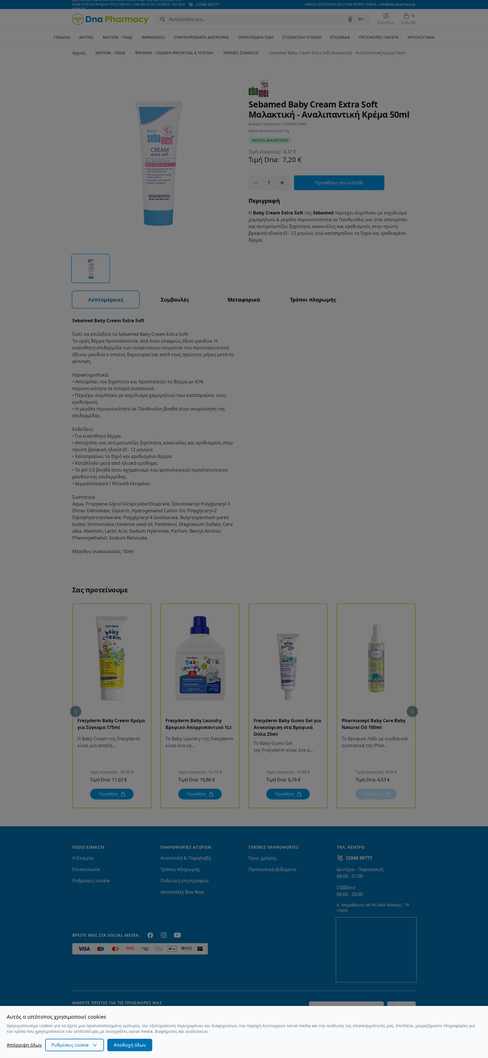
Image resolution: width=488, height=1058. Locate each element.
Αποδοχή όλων (130, 1045)
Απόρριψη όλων (24, 1045)
